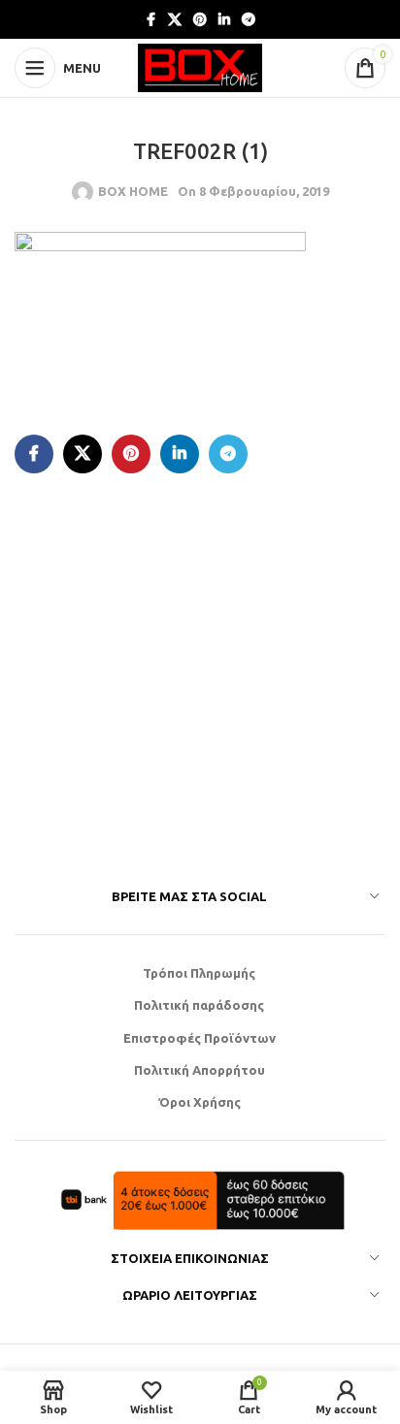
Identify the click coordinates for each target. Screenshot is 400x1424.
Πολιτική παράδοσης (199, 1005)
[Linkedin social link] (224, 20)
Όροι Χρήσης (199, 1102)
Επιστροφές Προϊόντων (199, 1038)
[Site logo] (199, 66)
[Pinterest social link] (200, 20)
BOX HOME (133, 191)
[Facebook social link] (150, 20)
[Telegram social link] (248, 20)
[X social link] (174, 20)
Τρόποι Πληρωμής (199, 973)
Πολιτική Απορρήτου (199, 1070)
